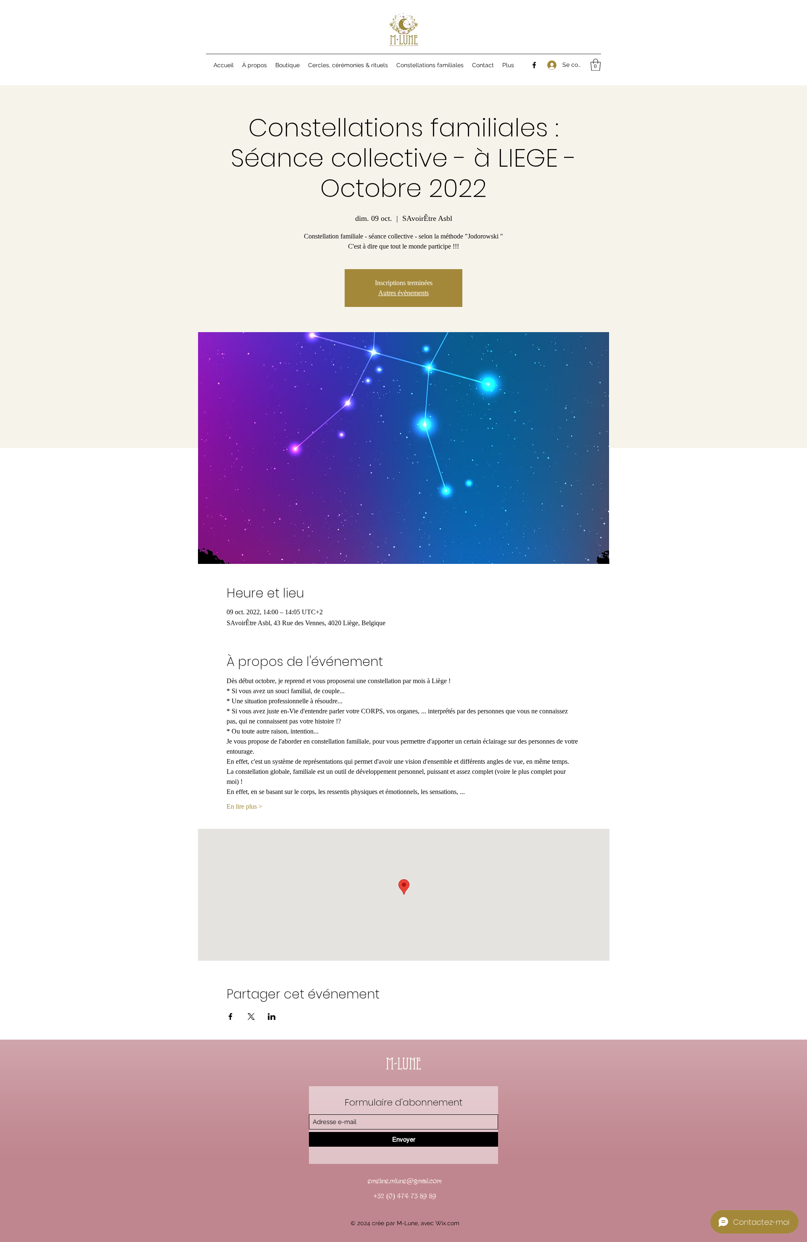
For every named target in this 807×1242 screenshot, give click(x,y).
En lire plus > (244, 806)
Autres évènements (403, 292)
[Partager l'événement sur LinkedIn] (272, 1016)
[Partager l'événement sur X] (251, 1016)
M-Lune (403, 1066)
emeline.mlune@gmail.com (405, 1181)
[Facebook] (534, 65)
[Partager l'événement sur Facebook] (231, 1016)
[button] (596, 65)
